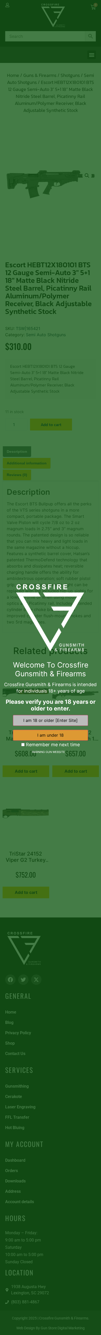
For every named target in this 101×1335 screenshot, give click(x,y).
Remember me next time (52, 745)
